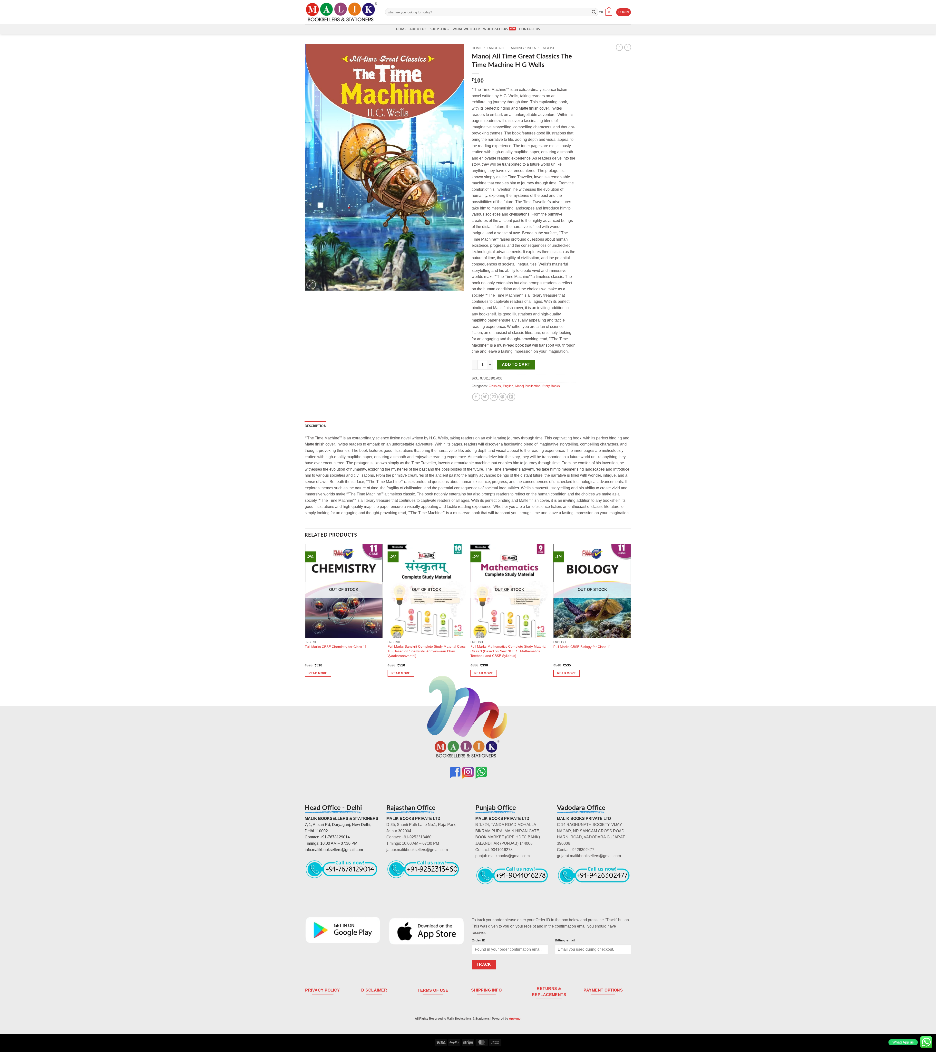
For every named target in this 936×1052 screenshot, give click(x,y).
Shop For (438, 29)
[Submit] (594, 12)
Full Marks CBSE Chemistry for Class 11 (336, 647)
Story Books (551, 386)
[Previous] (305, 615)
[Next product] (619, 47)
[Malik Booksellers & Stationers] (341, 12)
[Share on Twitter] (485, 397)
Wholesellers (495, 29)
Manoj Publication (527, 386)
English (548, 48)
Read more (318, 673)
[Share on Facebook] (476, 397)
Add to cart (516, 364)
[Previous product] (627, 47)
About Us (418, 29)
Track (484, 964)
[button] (605, 12)
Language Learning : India (511, 48)
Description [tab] (315, 426)
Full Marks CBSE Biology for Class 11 (582, 647)
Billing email (565, 940)
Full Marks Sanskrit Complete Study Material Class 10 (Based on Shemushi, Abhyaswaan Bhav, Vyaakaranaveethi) (427, 650)
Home (401, 29)
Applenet (515, 1018)
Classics (495, 386)
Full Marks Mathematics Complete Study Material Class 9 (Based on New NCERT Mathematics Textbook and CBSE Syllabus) (508, 650)
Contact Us (529, 29)
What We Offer (466, 29)
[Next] (631, 615)
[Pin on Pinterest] (502, 397)
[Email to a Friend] (494, 397)
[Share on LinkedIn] (511, 397)
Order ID (478, 940)
